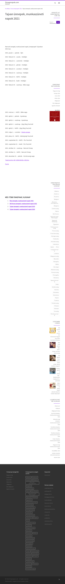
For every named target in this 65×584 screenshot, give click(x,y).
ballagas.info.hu (48, 494)
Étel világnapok (56, 103)
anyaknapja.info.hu (49, 488)
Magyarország (56, 91)
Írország (56, 311)
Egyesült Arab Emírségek (54, 217)
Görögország (55, 236)
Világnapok (57, 100)
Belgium (56, 199)
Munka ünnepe (25, 132)
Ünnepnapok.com (13, 579)
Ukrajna (56, 305)
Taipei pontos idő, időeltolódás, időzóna (17, 160)
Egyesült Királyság (54, 221)
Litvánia (56, 253)
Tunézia (56, 300)
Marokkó (56, 259)
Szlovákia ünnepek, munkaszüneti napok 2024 (55, 428)
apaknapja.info (48, 491)
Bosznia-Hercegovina (54, 202)
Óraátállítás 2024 (56, 450)
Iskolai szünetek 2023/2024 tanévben (55, 454)
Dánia (57, 211)
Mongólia (56, 261)
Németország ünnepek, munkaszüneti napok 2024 (55, 422)
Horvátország (55, 241)
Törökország (55, 303)
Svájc (57, 284)
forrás (7, 164)
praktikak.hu (47, 518)
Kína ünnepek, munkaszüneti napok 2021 (22, 201)
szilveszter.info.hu (49, 521)
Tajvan (57, 297)
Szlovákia (56, 292)
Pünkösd (58, 408)
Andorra (56, 194)
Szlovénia (56, 295)
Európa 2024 (57, 93)
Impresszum (47, 475)
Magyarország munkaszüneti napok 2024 (55, 446)
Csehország (55, 208)
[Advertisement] (25, 33)
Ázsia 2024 (57, 96)
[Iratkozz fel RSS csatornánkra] (59, 579)
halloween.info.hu (49, 503)
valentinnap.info (48, 524)
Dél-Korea (56, 214)
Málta (57, 264)
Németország (55, 269)
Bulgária (56, 206)
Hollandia (56, 239)
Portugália (56, 275)
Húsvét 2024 (57, 457)
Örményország (54, 314)
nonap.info (47, 515)
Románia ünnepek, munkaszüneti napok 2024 (55, 434)
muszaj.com (47, 512)
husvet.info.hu (48, 506)
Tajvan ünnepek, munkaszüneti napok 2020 (22, 209)
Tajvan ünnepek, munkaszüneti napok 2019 (22, 206)
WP (11, 581)
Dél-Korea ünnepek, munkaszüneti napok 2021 (23, 204)
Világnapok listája (56, 411)
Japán (52, 247)
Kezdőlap (7, 8)
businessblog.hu (48, 500)
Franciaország (54, 233)
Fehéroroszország (54, 227)
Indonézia (56, 244)
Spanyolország (54, 281)
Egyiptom (56, 224)
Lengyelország (54, 250)
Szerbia (56, 289)
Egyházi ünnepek (56, 105)
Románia (56, 277)
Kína (57, 247)
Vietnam (56, 308)
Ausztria (56, 196)
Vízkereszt (57, 406)
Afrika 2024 (57, 98)
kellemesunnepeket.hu (50, 509)
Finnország (55, 230)
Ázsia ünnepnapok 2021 (16, 8)
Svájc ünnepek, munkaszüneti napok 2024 (55, 440)
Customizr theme (24, 581)
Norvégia (56, 267)
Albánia (56, 191)
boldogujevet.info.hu (49, 497)
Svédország (55, 287)
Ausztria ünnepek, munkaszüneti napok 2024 (55, 415)
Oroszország (55, 272)
